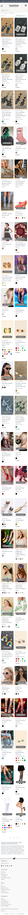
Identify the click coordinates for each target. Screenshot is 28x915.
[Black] (3, 49)
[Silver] (5, 283)
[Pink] (3, 352)
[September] (20, 350)
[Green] (3, 121)
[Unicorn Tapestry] (18, 559)
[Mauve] (16, 153)
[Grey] (5, 830)
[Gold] (3, 283)
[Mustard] (18, 218)
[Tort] (3, 387)
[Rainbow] (3, 660)
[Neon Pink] (3, 827)
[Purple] (5, 352)
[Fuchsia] (9, 827)
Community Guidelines (20, 913)
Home (2, 13)
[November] (22, 350)
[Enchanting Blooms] (22, 559)
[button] (25, 6)
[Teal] (22, 218)
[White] (16, 49)
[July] (16, 350)
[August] (18, 350)
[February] (18, 348)
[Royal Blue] (11, 354)
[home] (14, 6)
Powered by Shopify (14, 909)
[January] (16, 348)
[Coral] (3, 354)
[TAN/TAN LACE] (18, 694)
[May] (22, 348)
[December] (25, 350)
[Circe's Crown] (16, 559)
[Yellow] (7, 352)
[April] (20, 348)
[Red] (16, 218)
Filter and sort (21, 16)
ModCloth (9, 909)
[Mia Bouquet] (20, 559)
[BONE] (20, 218)
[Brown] (5, 524)
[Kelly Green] (3, 825)
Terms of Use (12, 913)
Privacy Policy (6, 913)
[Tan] (22, 824)
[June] (25, 348)
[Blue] (3, 555)
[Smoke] (16, 694)
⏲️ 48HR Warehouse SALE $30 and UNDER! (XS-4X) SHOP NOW (14, 1)
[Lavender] (7, 350)
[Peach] (11, 350)
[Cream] (18, 250)
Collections (6, 13)
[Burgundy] (16, 250)
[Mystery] (3, 356)
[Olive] (5, 354)
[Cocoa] (25, 824)
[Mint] (3, 248)
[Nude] (25, 218)
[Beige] (16, 726)
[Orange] (9, 350)
